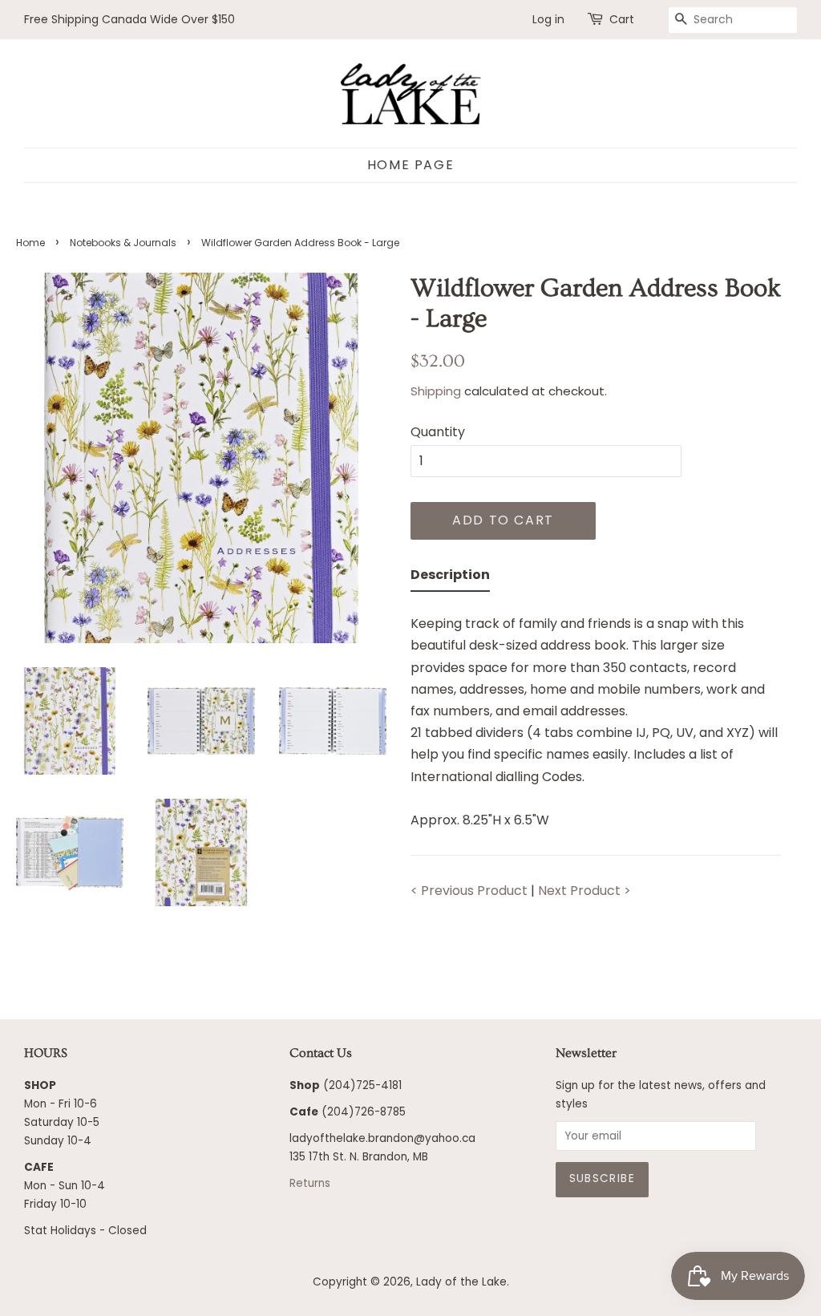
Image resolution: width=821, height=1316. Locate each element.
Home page (410, 165)
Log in (548, 19)
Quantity (437, 432)
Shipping (435, 391)
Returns (309, 1183)
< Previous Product (469, 890)
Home (30, 242)
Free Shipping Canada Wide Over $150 (129, 19)
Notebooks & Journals (123, 242)
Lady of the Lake (461, 1282)
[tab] (450, 578)
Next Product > (584, 890)
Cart (621, 19)
